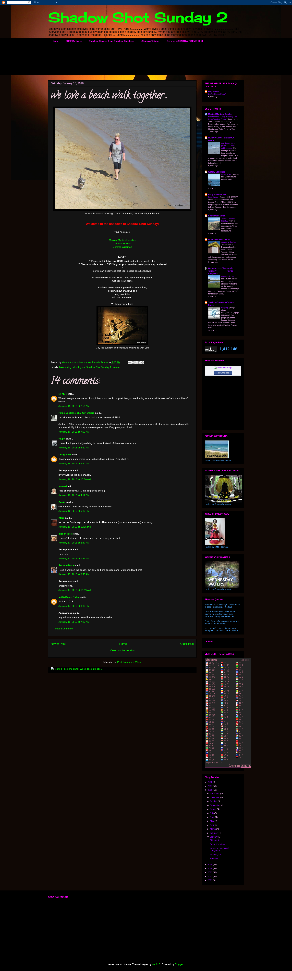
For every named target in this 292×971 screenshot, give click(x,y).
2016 (210, 790)
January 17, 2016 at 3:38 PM (73, 606)
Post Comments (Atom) (129, 662)
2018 (210, 782)
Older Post (187, 643)
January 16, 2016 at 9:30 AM (73, 463)
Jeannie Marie (66, 565)
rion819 (156, 964)
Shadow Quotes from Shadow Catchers (111, 41)
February (214, 833)
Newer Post (58, 643)
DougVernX (64, 454)
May (212, 821)
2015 (210, 864)
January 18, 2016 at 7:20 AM (73, 621)
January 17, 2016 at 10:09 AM (74, 590)
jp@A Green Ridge (69, 597)
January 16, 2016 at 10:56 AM (74, 479)
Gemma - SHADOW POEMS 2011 (185, 41)
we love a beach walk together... (219, 849)
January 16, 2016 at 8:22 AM (73, 447)
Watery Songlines (216, 172)
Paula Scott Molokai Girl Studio (76, 412)
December (215, 793)
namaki (62, 486)
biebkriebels (65, 533)
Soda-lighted (213, 197)
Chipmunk (214, 840)
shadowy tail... (216, 854)
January (214, 837)
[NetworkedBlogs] (223, 368)
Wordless (214, 858)
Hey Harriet (213, 91)
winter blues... (227, 174)
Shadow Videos (150, 41)
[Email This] (129, 362)
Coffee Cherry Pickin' (217, 94)
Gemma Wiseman (122, 246)
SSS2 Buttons (74, 41)
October (214, 801)
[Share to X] (136, 362)
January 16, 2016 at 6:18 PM (73, 511)
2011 (210, 880)
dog (69, 367)
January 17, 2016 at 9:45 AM (73, 574)
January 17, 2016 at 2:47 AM (73, 542)
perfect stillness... (228, 276)
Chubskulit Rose (122, 243)
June (212, 817)
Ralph (61, 438)
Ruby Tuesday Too (217, 194)
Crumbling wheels (218, 844)
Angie (61, 502)
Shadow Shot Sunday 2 (138, 17)
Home (55, 41)
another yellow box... (229, 242)
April (212, 825)
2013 (210, 872)
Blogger (179, 964)
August (213, 809)
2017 (210, 786)
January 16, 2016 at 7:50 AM (73, 406)
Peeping (224, 308)
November (215, 797)
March (213, 829)
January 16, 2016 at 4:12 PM (73, 495)
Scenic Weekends (216, 216)
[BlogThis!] (133, 362)
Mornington (79, 367)
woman (116, 367)
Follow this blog (223, 373)
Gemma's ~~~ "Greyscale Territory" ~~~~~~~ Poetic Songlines (220, 271)
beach (62, 367)
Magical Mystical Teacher (122, 240)
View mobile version (122, 650)
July (212, 813)
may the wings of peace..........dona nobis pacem (228, 145)
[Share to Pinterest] (142, 362)
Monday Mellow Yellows (219, 239)
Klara (61, 517)
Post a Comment (64, 628)
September (215, 805)
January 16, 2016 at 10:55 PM (74, 526)
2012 (210, 876)
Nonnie (62, 393)
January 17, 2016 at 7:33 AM (73, 558)
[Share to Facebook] (139, 362)
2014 (210, 868)
